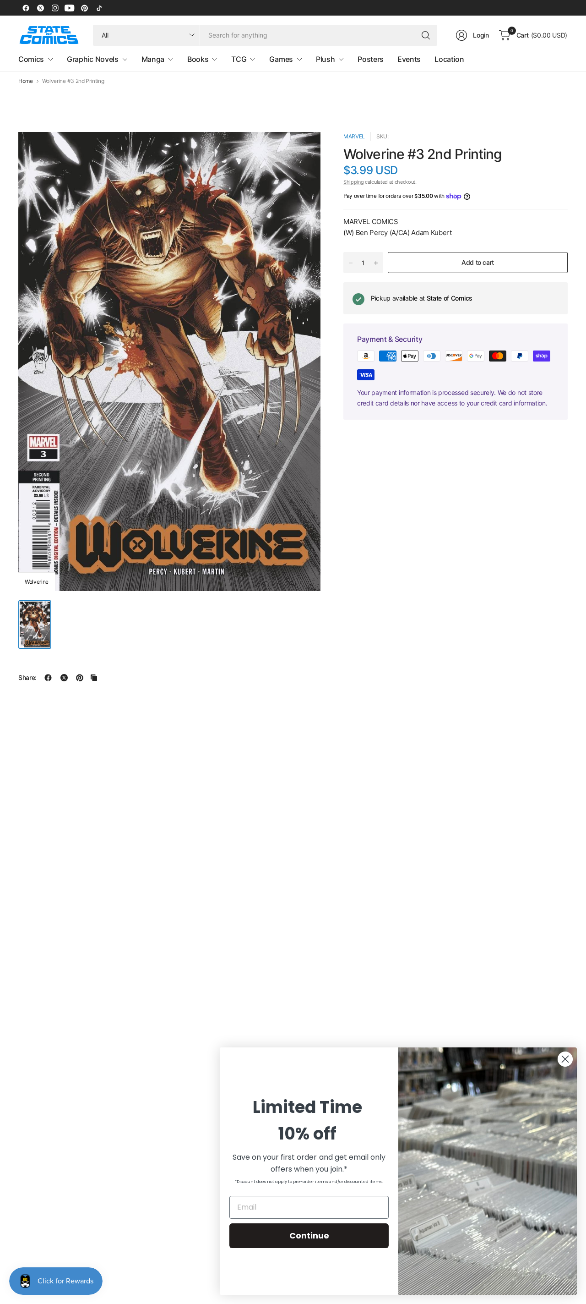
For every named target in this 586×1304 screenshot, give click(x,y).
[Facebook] (25, 7)
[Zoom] (303, 149)
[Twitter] (40, 7)
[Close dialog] (565, 1059)
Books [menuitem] (197, 59)
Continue (309, 1235)
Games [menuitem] (281, 59)
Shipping (353, 182)
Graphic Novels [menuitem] (93, 59)
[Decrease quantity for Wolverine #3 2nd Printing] (351, 263)
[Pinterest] (84, 7)
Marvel (354, 136)
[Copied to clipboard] (94, 678)
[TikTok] (99, 7)
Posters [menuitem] (371, 59)
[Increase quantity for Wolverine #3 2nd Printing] (376, 263)
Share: (27, 677)
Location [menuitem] (449, 59)
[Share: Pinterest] (80, 678)
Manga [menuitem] (152, 59)
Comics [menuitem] (31, 59)
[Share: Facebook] (48, 678)
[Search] (425, 35)
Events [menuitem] (409, 59)
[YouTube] (69, 7)
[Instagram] (55, 7)
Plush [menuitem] (325, 59)
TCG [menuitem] (238, 59)
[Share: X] (64, 678)
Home (25, 81)
